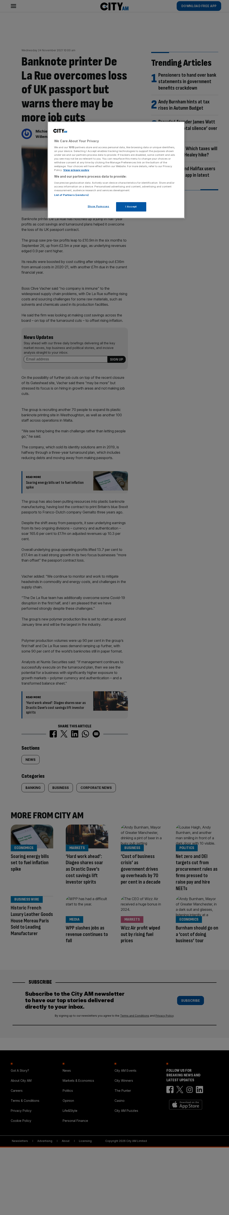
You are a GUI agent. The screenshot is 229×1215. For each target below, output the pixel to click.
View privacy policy (76, 170)
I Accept (131, 206)
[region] (116, 169)
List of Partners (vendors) (71, 195)
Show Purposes (98, 206)
